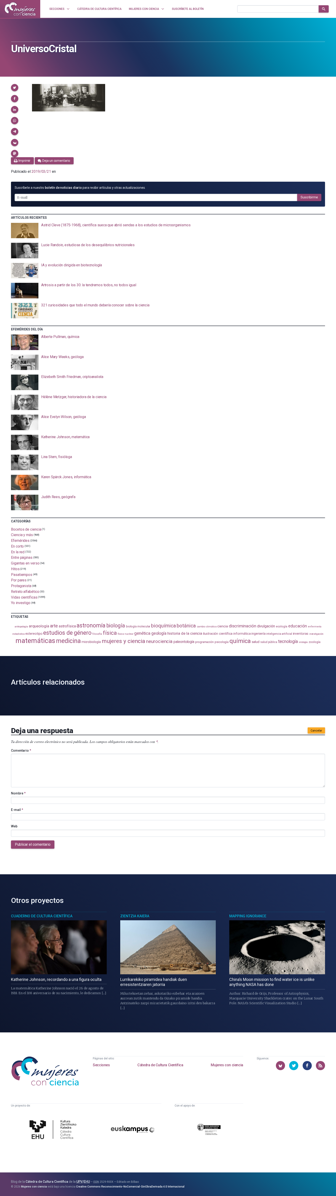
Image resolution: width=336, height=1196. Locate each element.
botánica (186, 626)
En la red (17, 552)
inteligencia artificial (279, 633)
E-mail (17, 810)
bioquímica (163, 626)
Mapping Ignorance (247, 916)
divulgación (266, 626)
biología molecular (138, 626)
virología (303, 642)
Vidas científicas (24, 597)
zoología (314, 642)
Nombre (18, 793)
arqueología (39, 626)
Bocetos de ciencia (26, 529)
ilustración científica (217, 634)
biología (115, 626)
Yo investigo (20, 603)
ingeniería (258, 633)
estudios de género (67, 632)
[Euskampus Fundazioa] (133, 1130)
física (110, 632)
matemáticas (35, 641)
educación (297, 626)
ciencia (222, 626)
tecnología (288, 641)
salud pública (268, 642)
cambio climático (207, 626)
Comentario (21, 750)
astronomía (91, 625)
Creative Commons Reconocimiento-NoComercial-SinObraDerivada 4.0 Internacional (130, 1186)
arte (54, 626)
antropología (21, 626)
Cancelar (316, 730)
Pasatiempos (21, 574)
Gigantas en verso (25, 563)
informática (242, 634)
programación (204, 642)
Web (14, 826)
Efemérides (20, 540)
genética (142, 633)
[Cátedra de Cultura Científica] (54, 1130)
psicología (222, 642)
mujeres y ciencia (123, 641)
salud (256, 642)
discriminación (242, 626)
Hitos (15, 569)
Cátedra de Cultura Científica (160, 1065)
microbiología (91, 642)
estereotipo (33, 633)
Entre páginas (21, 557)
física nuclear (125, 633)
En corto (17, 546)
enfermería (314, 626)
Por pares (19, 580)
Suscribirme (309, 197)
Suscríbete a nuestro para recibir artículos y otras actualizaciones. (80, 187)
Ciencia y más (22, 535)
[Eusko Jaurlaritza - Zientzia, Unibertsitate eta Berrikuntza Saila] (209, 1130)
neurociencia (159, 641)
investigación (316, 633)
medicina (68, 641)
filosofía (97, 633)
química (240, 640)
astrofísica (67, 626)
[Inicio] (20, 9)
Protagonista (21, 586)
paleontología (183, 642)
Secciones (101, 1065)
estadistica (18, 633)
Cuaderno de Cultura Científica (41, 916)
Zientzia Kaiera (134, 916)
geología (158, 633)
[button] (14, 87)
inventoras (300, 633)
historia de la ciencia (184, 633)
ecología (281, 626)
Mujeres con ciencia (227, 1065)
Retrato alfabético (25, 591)
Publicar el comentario (33, 844)
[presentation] (168, 230)
